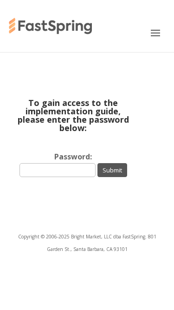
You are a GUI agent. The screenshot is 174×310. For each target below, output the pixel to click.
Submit (112, 170)
